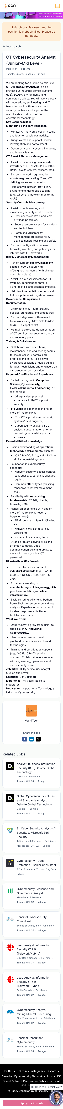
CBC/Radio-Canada (27, 957)
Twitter (8, 1071)
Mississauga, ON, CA (28, 845)
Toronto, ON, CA (25, 781)
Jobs (49, 1076)
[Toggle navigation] (57, 6)
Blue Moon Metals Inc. (28, 1018)
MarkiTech (11, 68)
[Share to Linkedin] (31, 739)
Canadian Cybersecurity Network (22, 1076)
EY (18, 869)
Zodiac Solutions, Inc (28, 925)
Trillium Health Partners (29, 841)
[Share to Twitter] (38, 739)
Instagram (37, 1071)
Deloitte (21, 776)
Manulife (21, 897)
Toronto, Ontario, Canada (19, 74)
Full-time (25, 68)
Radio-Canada (24, 990)
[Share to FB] (24, 739)
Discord (51, 1071)
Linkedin (21, 1071)
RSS (59, 1076)
